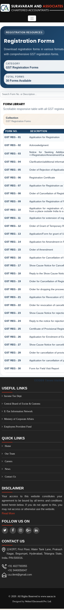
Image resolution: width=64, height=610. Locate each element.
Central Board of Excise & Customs (22, 403)
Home (8, 446)
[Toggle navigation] (32, 18)
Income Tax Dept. (13, 396)
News (7, 469)
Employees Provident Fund (17, 426)
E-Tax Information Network (18, 411)
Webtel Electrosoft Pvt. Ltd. (38, 601)
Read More (8, 513)
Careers (8, 461)
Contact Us (10, 476)
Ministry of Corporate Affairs (19, 419)
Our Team (10, 453)
